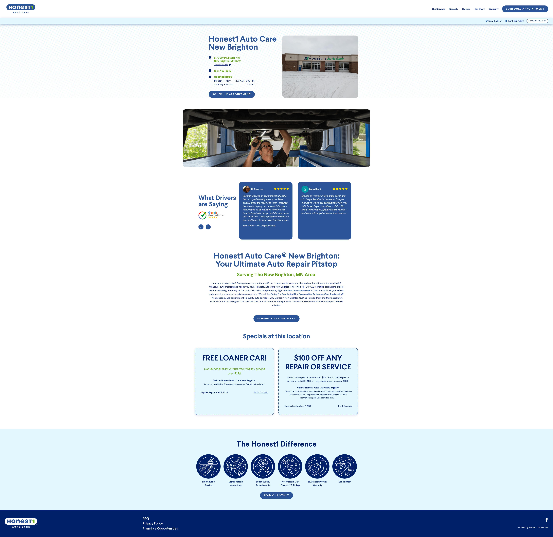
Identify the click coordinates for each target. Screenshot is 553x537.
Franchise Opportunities (160, 528)
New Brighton (495, 20)
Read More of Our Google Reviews (259, 225)
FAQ (146, 518)
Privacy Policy (153, 523)
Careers (466, 9)
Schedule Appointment (525, 9)
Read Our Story (276, 495)
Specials (453, 9)
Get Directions (221, 64)
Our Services (438, 9)
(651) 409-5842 (516, 20)
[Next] (208, 226)
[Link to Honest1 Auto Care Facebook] (546, 520)
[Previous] (200, 226)
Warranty (494, 9)
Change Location (537, 21)
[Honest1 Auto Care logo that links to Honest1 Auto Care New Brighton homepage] (21, 9)
